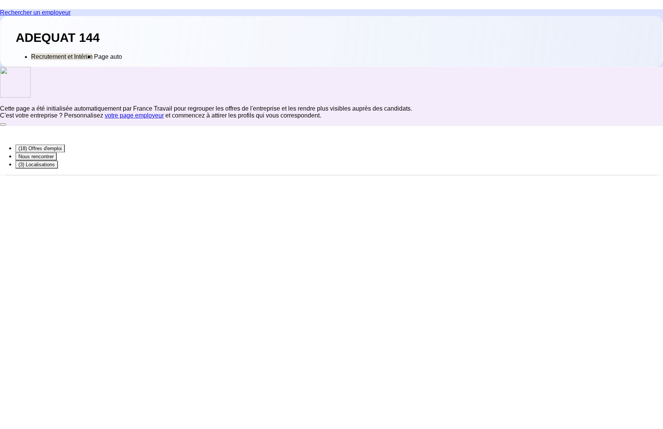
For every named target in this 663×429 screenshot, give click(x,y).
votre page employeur (134, 115)
